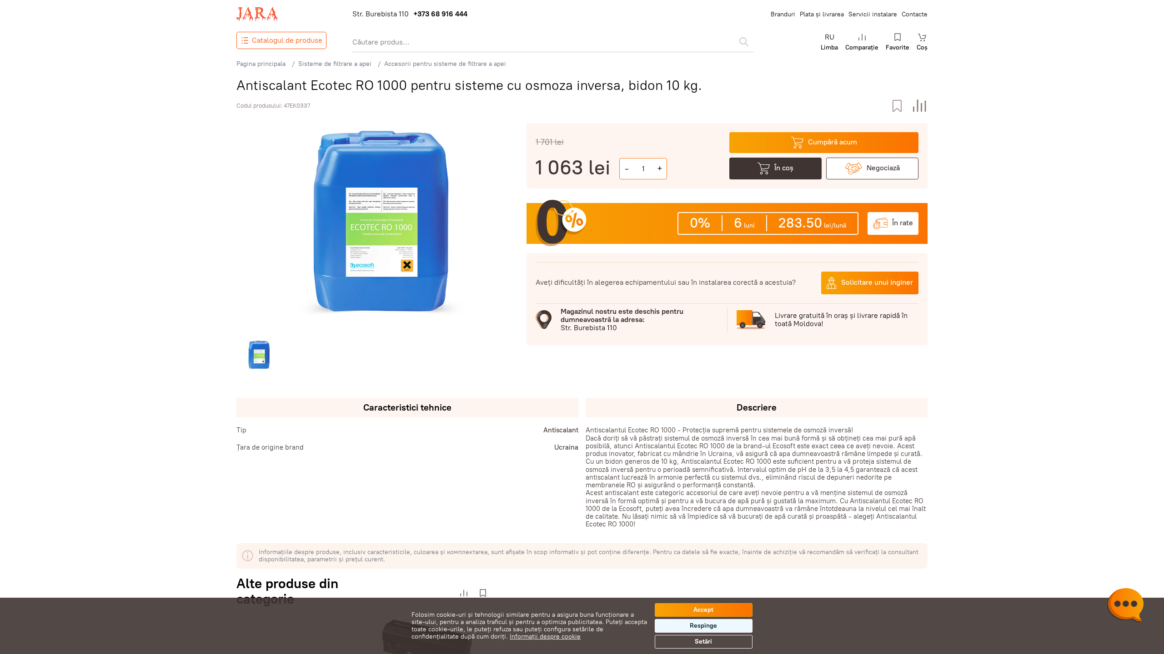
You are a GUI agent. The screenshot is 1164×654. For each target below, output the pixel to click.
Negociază (883, 168)
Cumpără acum (832, 142)
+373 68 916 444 (440, 14)
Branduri (783, 14)
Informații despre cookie (545, 636)
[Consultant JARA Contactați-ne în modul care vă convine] (1125, 606)
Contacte (915, 14)
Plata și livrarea (822, 14)
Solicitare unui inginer (877, 282)
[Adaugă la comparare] (920, 106)
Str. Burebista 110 (380, 14)
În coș (783, 168)
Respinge (703, 625)
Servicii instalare (872, 14)
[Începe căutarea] (744, 41)
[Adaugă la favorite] (897, 106)
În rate (902, 222)
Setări (703, 641)
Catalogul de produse (287, 40)
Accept (703, 610)
